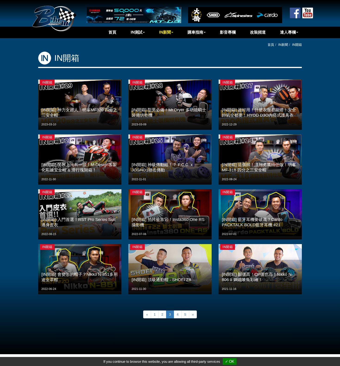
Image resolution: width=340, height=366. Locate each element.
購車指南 (195, 32)
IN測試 (136, 32)
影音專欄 (228, 32)
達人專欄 (288, 32)
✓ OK (229, 361)
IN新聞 (165, 32)
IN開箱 (297, 45)
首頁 (112, 32)
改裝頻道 (258, 32)
